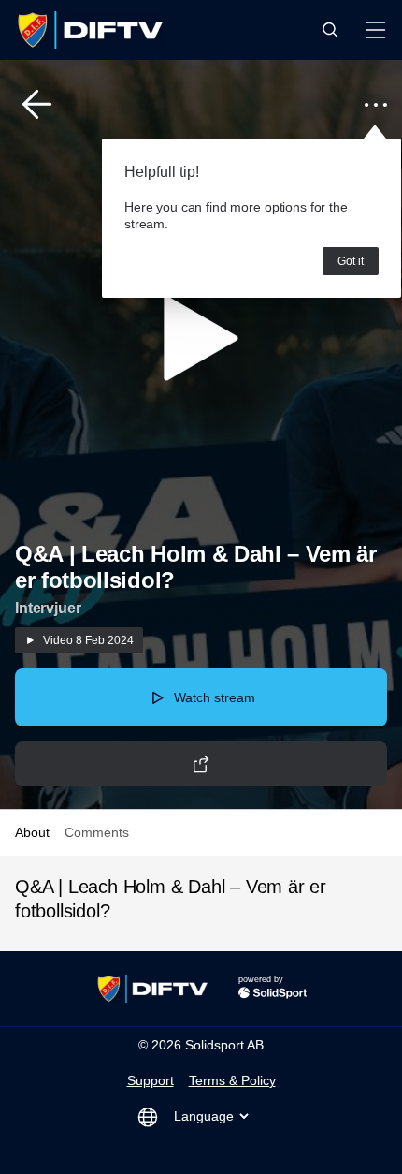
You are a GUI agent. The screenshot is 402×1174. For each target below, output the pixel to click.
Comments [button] (97, 832)
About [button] (32, 832)
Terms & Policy (232, 1080)
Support (150, 1080)
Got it (350, 261)
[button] (330, 30)
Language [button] (204, 1115)
